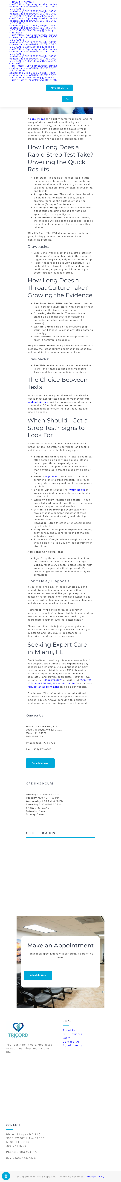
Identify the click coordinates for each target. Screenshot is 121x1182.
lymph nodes (77, 489)
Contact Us (72, 1041)
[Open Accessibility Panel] (6, 1176)
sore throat (37, 119)
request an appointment (43, 686)
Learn (67, 1037)
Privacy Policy (95, 1176)
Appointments (72, 1045)
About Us (69, 1030)
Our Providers (72, 1034)
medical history (38, 402)
